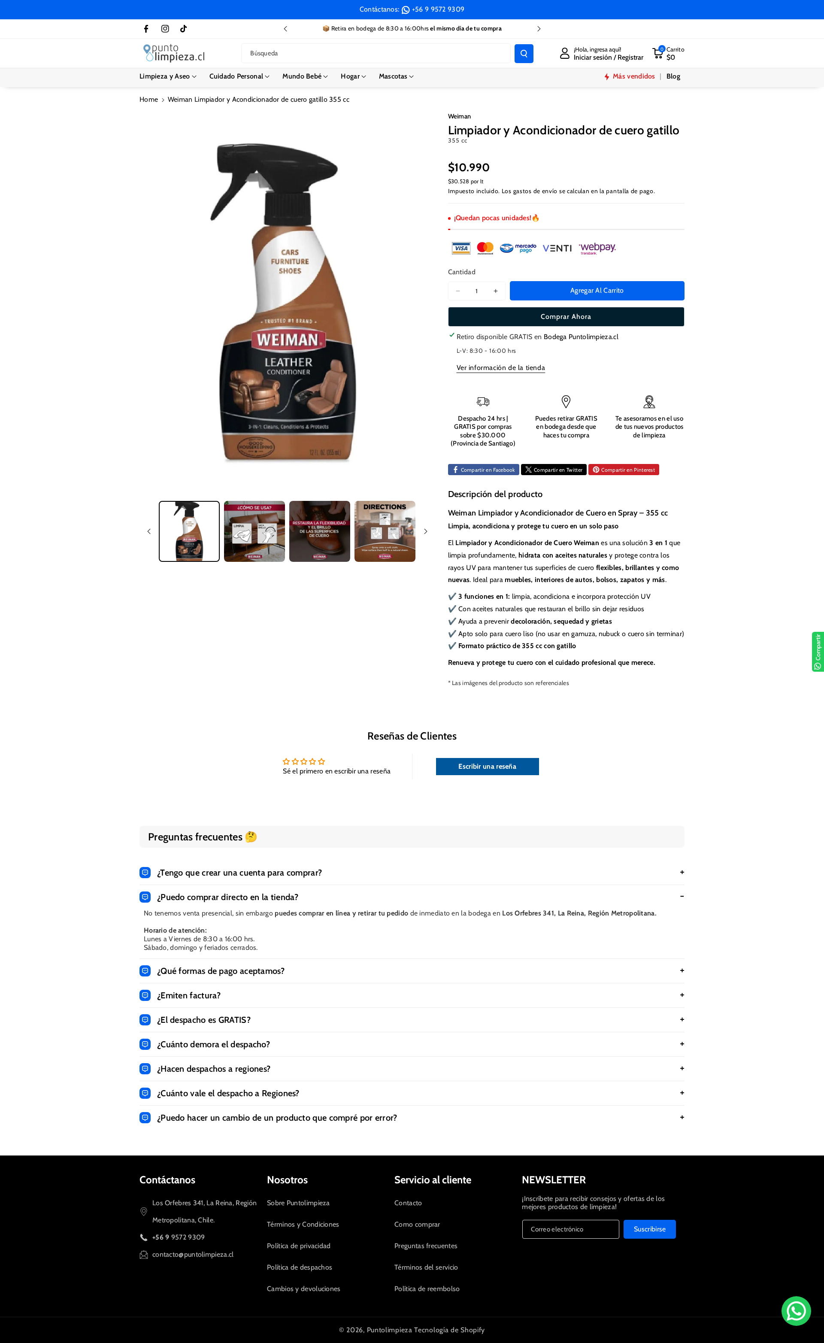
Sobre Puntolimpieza (298, 1203)
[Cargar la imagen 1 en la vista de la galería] (189, 531)
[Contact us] (796, 1311)
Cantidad (462, 272)
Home (148, 99)
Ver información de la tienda (501, 368)
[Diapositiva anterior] (285, 28)
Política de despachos (299, 1267)
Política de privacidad (299, 1246)
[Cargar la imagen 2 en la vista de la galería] (254, 531)
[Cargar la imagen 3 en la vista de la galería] (319, 531)
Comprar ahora (566, 316)
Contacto (408, 1203)
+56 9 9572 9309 (438, 9)
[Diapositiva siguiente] (539, 28)
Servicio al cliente (432, 1179)
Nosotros (287, 1179)
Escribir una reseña (487, 766)
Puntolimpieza (389, 1330)
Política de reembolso (427, 1289)
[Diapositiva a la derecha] (425, 531)
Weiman (459, 116)
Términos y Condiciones (303, 1224)
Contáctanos (167, 1179)
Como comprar (417, 1224)
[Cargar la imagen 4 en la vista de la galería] (384, 531)
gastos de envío (535, 191)
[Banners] (534, 248)
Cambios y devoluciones (304, 1289)
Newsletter (554, 1179)
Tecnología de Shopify (449, 1330)
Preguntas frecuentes (425, 1246)
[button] (168, 76)
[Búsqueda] (524, 53)
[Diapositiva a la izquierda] (148, 531)
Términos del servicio (426, 1267)
